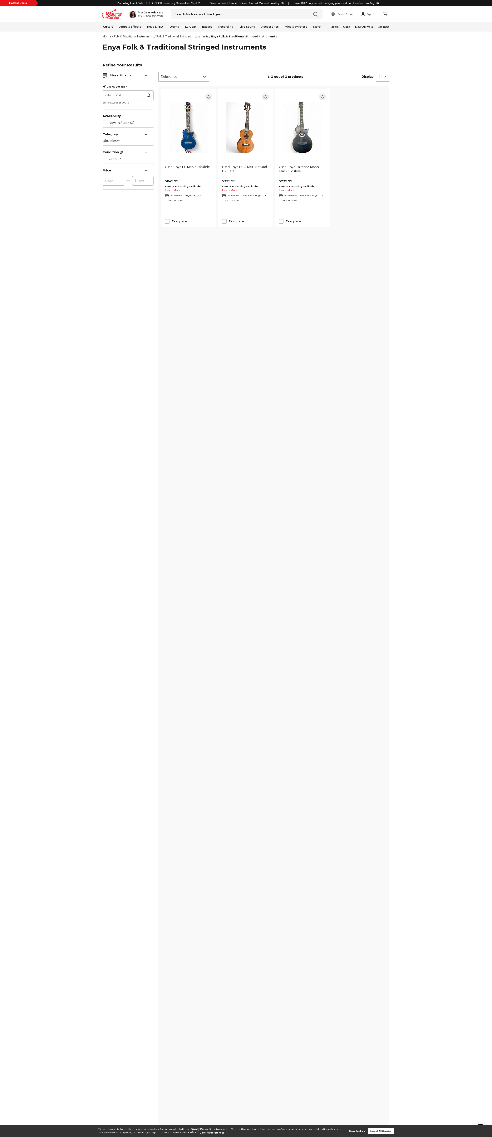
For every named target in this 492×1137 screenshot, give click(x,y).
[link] (188, 171)
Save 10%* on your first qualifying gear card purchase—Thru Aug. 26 (336, 3)
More (317, 26)
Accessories (270, 26)
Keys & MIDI (155, 26)
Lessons (383, 27)
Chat (141, 16)
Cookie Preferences (212, 1132)
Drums (174, 26)
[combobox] (183, 77)
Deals (335, 27)
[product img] (188, 127)
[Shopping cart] (385, 14)
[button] (146, 14)
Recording (225, 26)
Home (107, 36)
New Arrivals (364, 27)
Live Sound (247, 26)
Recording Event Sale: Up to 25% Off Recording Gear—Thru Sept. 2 (158, 3)
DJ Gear (190, 26)
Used (347, 27)
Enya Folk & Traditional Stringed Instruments (244, 36)
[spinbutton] (113, 181)
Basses (207, 26)
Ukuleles (111, 141)
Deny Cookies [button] (357, 1131)
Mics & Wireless (296, 26)
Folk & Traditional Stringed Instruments (182, 36)
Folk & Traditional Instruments (134, 36)
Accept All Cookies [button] (380, 1131)
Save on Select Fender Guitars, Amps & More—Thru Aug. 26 (247, 3)
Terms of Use (190, 1132)
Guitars (108, 26)
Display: (368, 77)
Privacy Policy (199, 1129)
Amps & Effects (130, 26)
